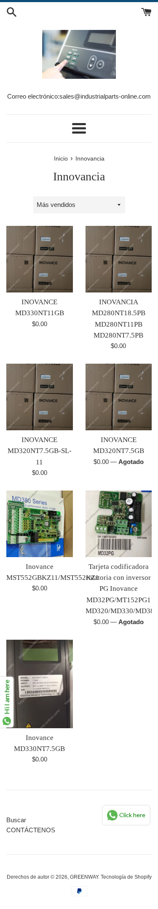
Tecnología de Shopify (126, 877)
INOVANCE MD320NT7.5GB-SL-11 (40, 451)
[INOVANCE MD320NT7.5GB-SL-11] (39, 397)
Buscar (16, 819)
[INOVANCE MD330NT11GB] (39, 259)
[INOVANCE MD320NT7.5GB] (119, 397)
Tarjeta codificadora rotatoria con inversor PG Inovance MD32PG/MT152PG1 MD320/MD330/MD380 (122, 589)
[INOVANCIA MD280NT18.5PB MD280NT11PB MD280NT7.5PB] (119, 259)
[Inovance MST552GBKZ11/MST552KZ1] (39, 524)
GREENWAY (84, 877)
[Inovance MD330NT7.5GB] (39, 684)
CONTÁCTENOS (30, 830)
